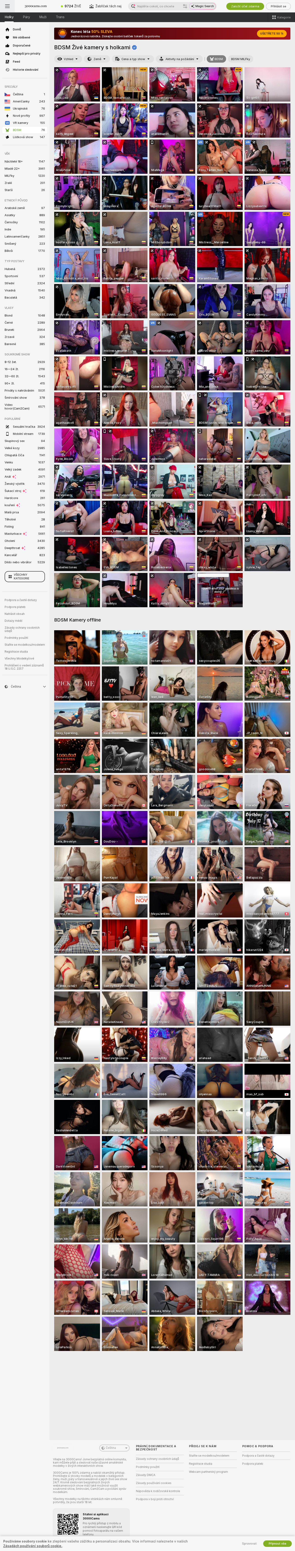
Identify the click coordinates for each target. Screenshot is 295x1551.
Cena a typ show (133, 59)
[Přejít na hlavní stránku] (36, 6)
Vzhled (68, 59)
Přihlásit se (278, 6)
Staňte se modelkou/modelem (25, 644)
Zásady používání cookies (153, 1483)
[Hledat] (185, 6)
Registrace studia (16, 651)
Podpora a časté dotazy (21, 600)
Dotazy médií (13, 620)
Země (97, 59)
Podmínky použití (16, 637)
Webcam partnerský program (208, 1471)
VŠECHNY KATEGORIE (21, 576)
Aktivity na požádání (179, 59)
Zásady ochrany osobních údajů (22, 629)
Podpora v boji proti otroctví (155, 1499)
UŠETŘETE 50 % (271, 33)
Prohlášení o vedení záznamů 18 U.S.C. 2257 (24, 667)
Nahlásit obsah (15, 614)
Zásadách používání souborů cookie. (32, 1546)
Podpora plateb (15, 607)
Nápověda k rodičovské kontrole (158, 1491)
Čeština (111, 1447)
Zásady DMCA (145, 1475)
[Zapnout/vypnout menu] (7, 6)
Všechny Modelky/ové (19, 658)
